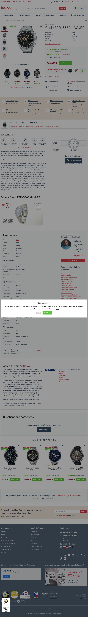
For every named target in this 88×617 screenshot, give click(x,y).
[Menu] (9, 599)
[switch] (5, 610)
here (57, 309)
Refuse (38, 313)
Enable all (47, 313)
